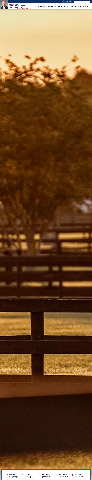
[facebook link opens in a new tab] (63, 1)
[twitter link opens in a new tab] (70, 1)
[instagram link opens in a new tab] (67, 1)
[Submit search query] (88, 1)
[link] (86, 6)
